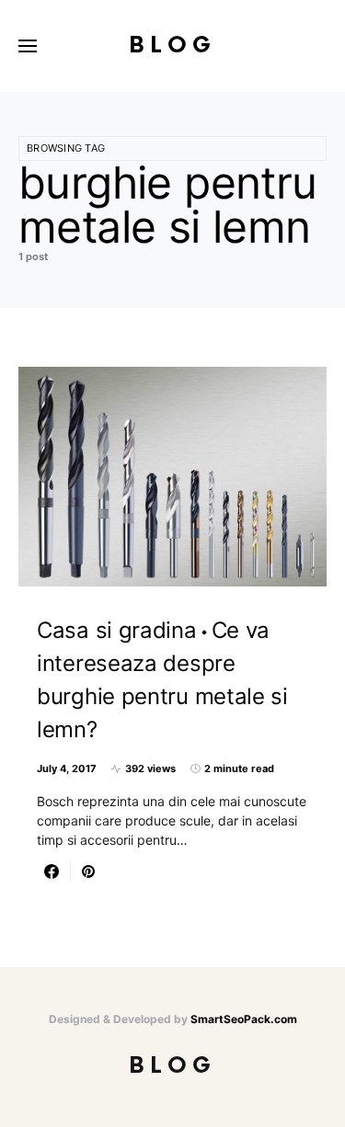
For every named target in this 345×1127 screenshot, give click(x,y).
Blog (172, 45)
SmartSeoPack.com (243, 1019)
